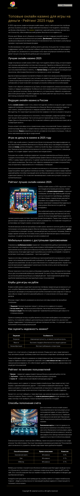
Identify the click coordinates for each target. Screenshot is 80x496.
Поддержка (68, 5)
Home (60, 5)
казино (31, 30)
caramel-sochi (12, 8)
